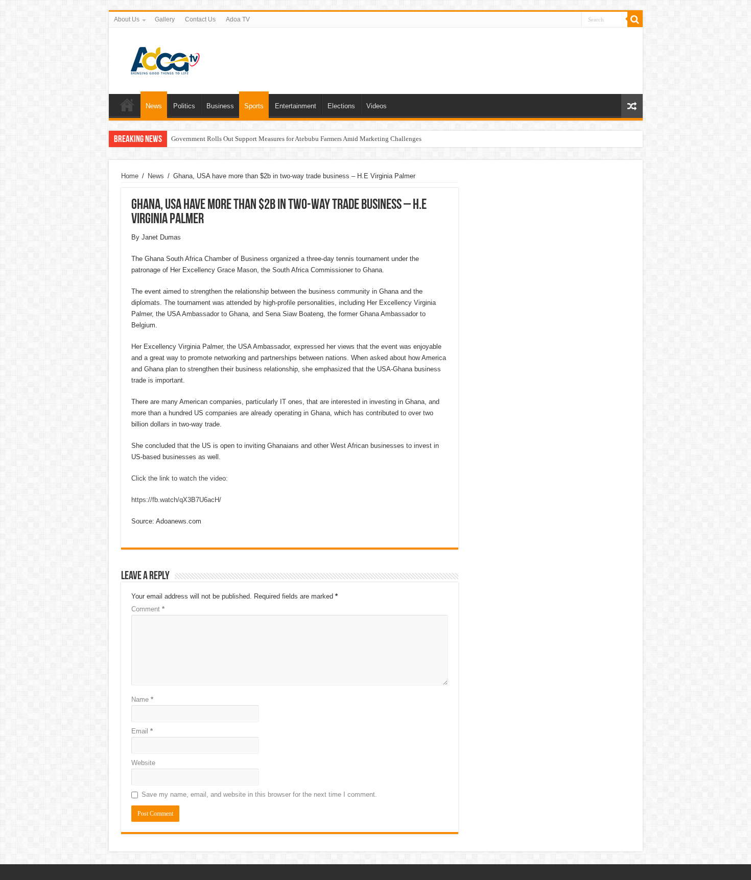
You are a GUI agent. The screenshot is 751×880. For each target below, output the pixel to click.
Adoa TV (238, 19)
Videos (376, 106)
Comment (148, 609)
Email (142, 731)
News (154, 106)
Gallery (165, 19)
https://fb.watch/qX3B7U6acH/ (176, 500)
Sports (254, 106)
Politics (184, 106)
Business (220, 106)
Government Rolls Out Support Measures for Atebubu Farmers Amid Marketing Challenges (296, 138)
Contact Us (200, 19)
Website (143, 763)
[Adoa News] (165, 58)
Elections (341, 106)
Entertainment (295, 106)
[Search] (635, 19)
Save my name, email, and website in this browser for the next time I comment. (259, 794)
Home (127, 104)
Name (142, 699)
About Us (126, 19)
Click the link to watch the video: (179, 478)
